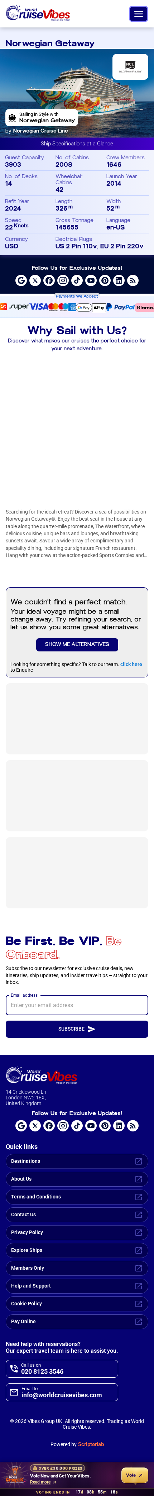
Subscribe (71, 1029)
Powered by (77, 1444)
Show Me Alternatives (77, 644)
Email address (24, 994)
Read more (40, 1482)
